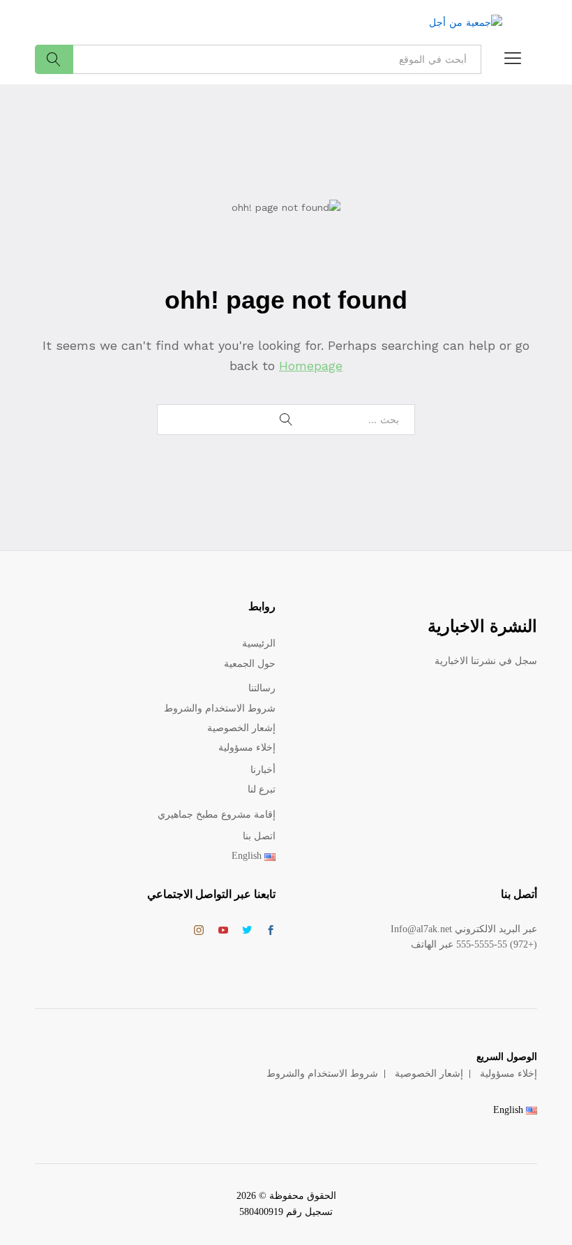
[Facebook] (271, 931)
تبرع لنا (262, 789)
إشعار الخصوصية (241, 728)
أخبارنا (263, 770)
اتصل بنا (259, 836)
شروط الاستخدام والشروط (220, 708)
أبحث (54, 59)
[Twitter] (247, 931)
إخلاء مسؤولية (247, 747)
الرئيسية (259, 643)
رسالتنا (262, 688)
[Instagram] (198, 931)
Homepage (311, 365)
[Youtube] (223, 931)
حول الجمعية (250, 663)
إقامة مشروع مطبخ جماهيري (217, 814)
